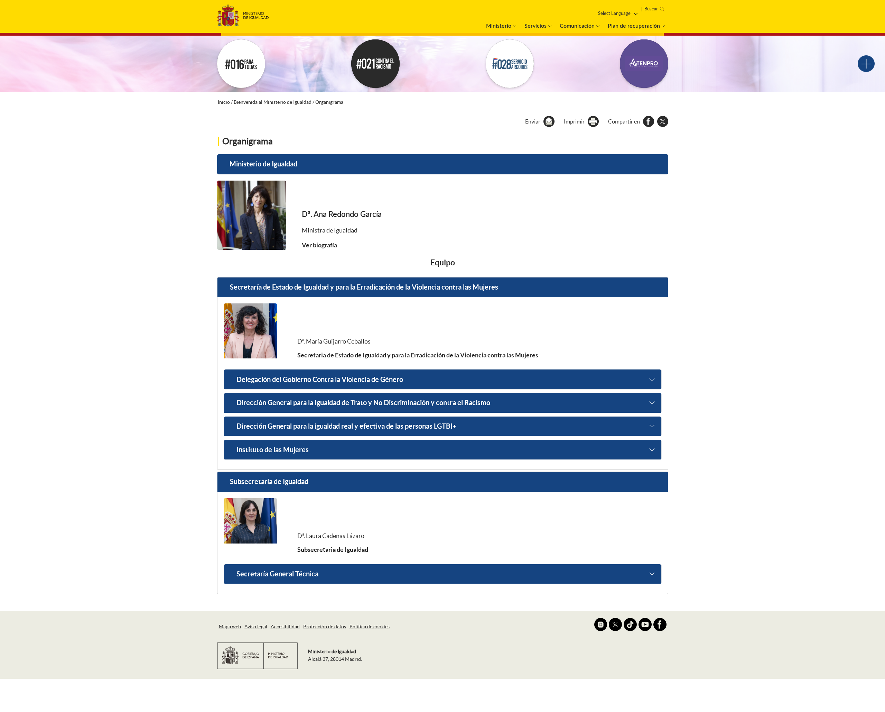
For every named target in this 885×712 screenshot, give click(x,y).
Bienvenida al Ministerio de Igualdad (272, 102)
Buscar (651, 8)
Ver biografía (319, 245)
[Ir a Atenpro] (644, 63)
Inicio (224, 102)
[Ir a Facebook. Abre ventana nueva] (660, 624)
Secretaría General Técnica (277, 574)
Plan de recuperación (634, 26)
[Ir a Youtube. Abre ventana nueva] (645, 624)
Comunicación (577, 26)
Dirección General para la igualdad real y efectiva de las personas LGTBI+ (346, 426)
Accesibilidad (285, 626)
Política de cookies (370, 626)
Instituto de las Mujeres (272, 450)
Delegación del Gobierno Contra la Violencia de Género (319, 379)
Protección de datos (324, 626)
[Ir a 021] (375, 63)
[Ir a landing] (866, 63)
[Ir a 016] (241, 63)
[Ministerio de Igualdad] (243, 13)
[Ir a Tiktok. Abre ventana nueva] (630, 624)
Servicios (535, 26)
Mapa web (230, 626)
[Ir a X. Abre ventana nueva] (615, 624)
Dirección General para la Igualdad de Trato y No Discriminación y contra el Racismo (363, 403)
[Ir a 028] (510, 63)
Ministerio (498, 26)
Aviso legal (255, 626)
